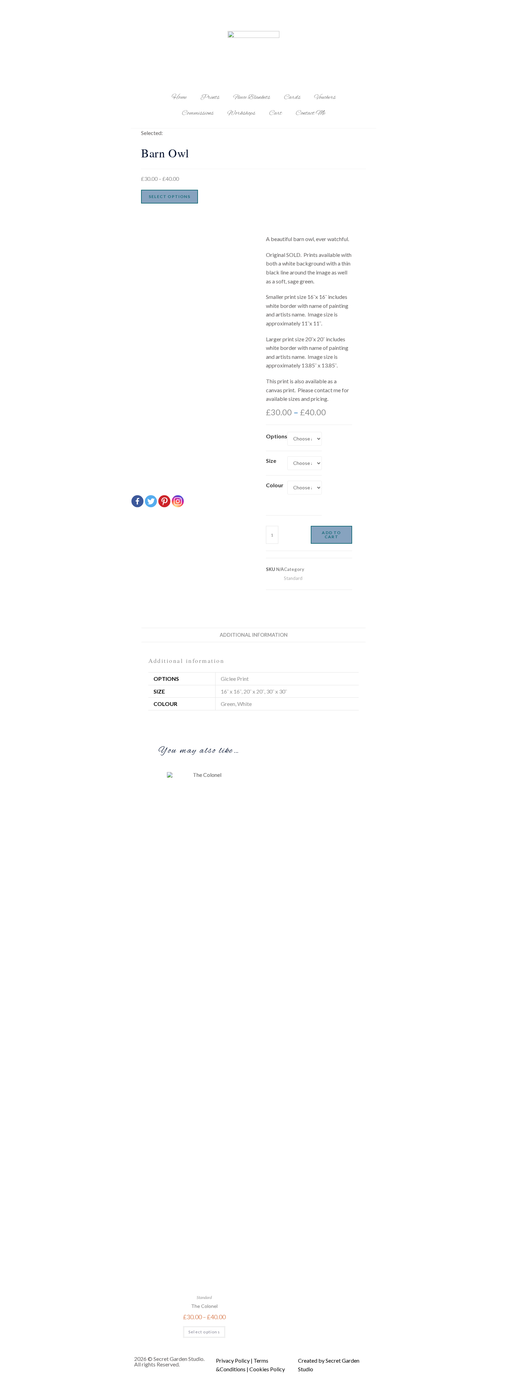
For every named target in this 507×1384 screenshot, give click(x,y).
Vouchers (325, 97)
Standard (293, 578)
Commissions (197, 113)
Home (179, 97)
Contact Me (310, 113)
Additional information (254, 635)
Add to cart (331, 534)
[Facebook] (137, 501)
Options (276, 436)
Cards (292, 97)
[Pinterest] (164, 501)
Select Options (169, 196)
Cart (275, 113)
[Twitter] (151, 501)
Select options (204, 1331)
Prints (209, 97)
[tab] (253, 635)
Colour (275, 485)
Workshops (241, 113)
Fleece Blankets (251, 97)
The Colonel (204, 1306)
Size (271, 460)
